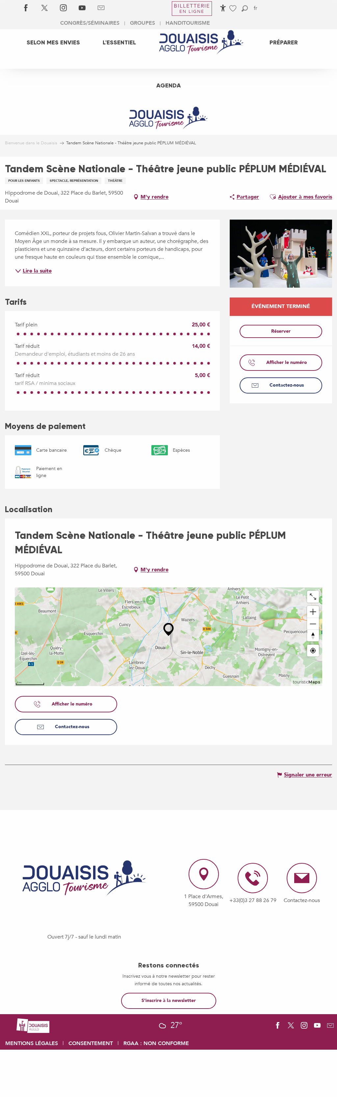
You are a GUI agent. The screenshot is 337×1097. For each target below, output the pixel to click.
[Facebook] (25, 8)
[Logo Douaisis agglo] (32, 1025)
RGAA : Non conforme (156, 1043)
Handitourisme (188, 23)
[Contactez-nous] (100, 8)
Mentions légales (31, 1043)
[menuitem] (53, 42)
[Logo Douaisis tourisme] (84, 878)
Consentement (90, 1043)
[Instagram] (63, 8)
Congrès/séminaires (89, 23)
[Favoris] (233, 8)
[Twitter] (44, 8)
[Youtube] (82, 8)
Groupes (142, 23)
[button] (244, 8)
